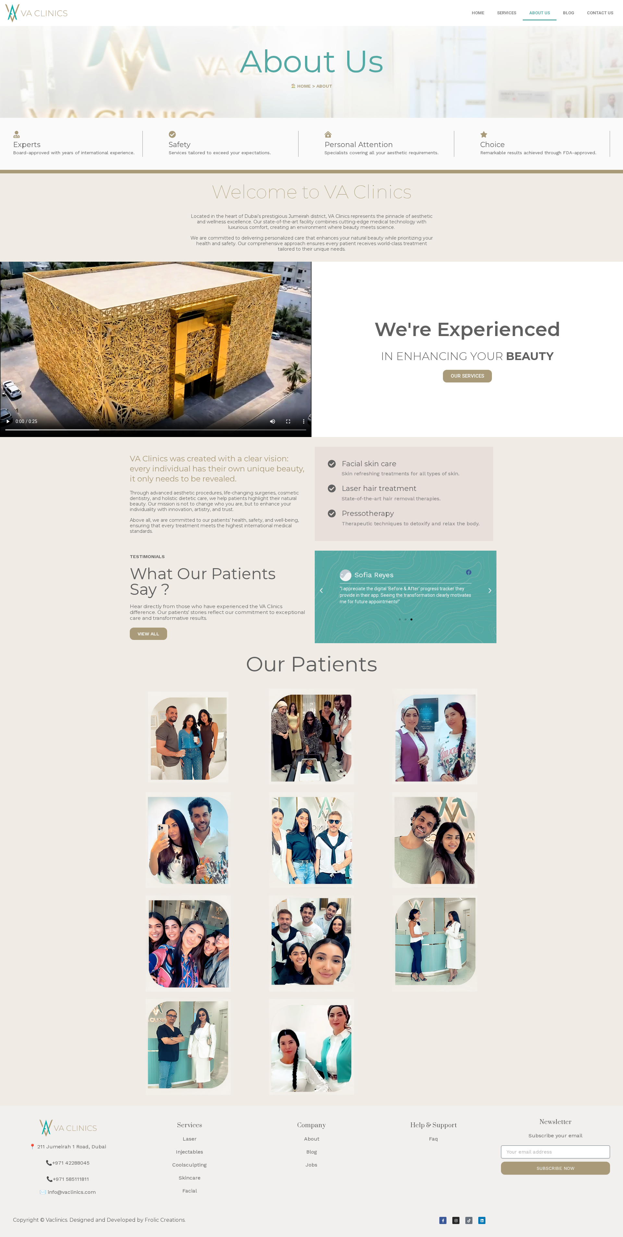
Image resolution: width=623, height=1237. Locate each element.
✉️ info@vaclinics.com (68, 1192)
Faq (433, 1139)
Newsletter (556, 1122)
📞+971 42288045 (68, 1163)
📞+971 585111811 (67, 1179)
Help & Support (433, 1125)
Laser (190, 1139)
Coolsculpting (189, 1165)
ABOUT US (539, 12)
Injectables (189, 1152)
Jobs (311, 1165)
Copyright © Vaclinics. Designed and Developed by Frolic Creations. (99, 1220)
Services (189, 1125)
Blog (311, 1152)
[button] (321, 590)
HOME (478, 12)
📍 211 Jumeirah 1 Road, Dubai (67, 1146)
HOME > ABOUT (314, 86)
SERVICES (506, 12)
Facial (189, 1191)
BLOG (568, 12)
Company (311, 1125)
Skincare (190, 1178)
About (311, 1139)
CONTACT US (600, 12)
